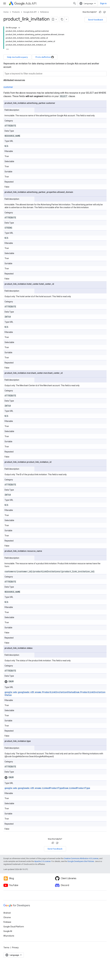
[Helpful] (100, 12)
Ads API (31, 3)
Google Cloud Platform (13, 926)
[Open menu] (4, 3)
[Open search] (74, 3)
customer (8, 87)
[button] (55, 681)
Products (16, 12)
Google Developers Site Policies (80, 861)
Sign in (103, 3)
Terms (6, 947)
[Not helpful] (104, 12)
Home (5, 12)
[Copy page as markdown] (62, 19)
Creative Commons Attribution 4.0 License (81, 858)
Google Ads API (30, 12)
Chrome (7, 917)
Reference (44, 12)
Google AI (7, 931)
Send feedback (95, 19)
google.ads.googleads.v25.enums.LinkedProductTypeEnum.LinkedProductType (47, 788)
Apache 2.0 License (42, 861)
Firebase (7, 922)
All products (8, 936)
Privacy (15, 947)
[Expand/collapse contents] (19, 27)
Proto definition (43, 57)
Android (7, 913)
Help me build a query (17, 57)
